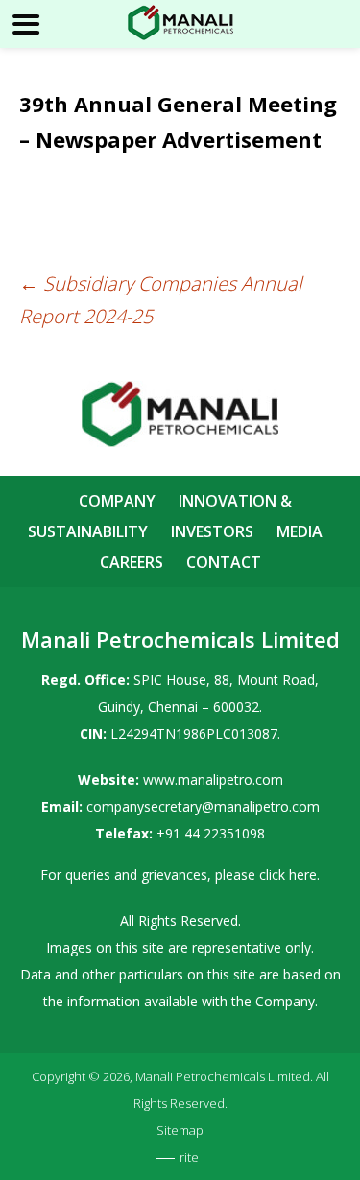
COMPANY (117, 500)
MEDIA (299, 531)
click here (288, 874)
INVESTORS (212, 531)
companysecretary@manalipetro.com (203, 806)
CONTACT (223, 562)
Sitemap (180, 1130)
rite (189, 1157)
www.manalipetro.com (213, 779)
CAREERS (131, 562)
